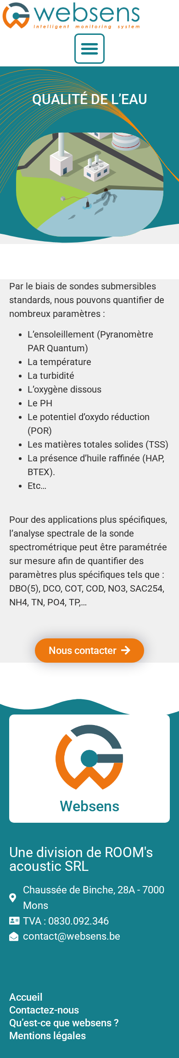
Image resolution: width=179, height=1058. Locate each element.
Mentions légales (47, 1035)
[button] (89, 48)
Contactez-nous (44, 1010)
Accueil (26, 997)
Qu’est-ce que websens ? (64, 1023)
